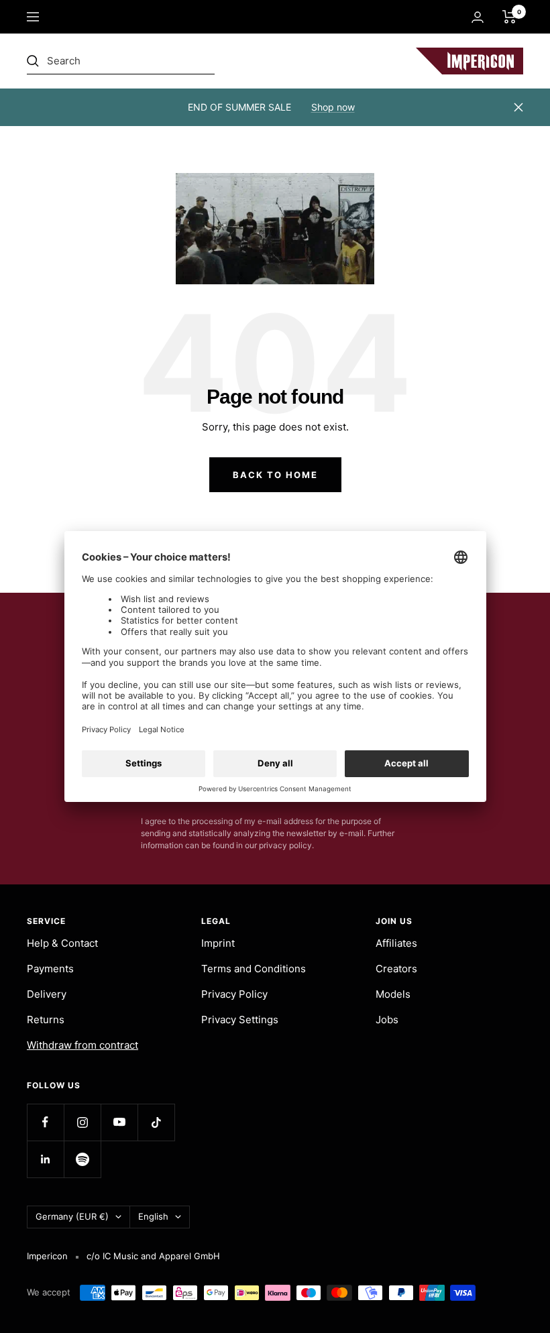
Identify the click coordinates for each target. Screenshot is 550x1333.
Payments (50, 968)
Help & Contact (62, 943)
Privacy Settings (239, 1019)
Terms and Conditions (253, 968)
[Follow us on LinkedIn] (45, 1159)
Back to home (275, 474)
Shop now (333, 107)
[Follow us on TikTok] (156, 1122)
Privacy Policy (234, 994)
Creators (396, 968)
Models (393, 994)
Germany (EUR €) (72, 1216)
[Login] (478, 17)
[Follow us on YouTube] (119, 1122)
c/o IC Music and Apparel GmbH (153, 1256)
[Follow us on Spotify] (82, 1159)
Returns (45, 1019)
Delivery (46, 994)
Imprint (218, 943)
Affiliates (396, 943)
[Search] (121, 61)
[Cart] (509, 16)
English (153, 1216)
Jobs (387, 1019)
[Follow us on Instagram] (82, 1122)
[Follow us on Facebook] (45, 1122)
